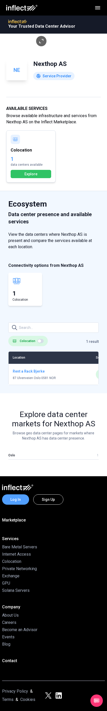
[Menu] (97, 8)
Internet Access (16, 554)
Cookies (27, 699)
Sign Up (48, 499)
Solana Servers (16, 590)
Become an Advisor (19, 629)
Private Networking (19, 568)
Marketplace (14, 520)
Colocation (11, 561)
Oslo (11, 455)
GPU (6, 583)
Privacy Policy (15, 691)
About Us (10, 615)
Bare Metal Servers (19, 546)
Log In (15, 499)
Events (8, 636)
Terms (8, 699)
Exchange (10, 575)
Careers (9, 622)
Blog (6, 644)
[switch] (40, 341)
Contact (9, 660)
